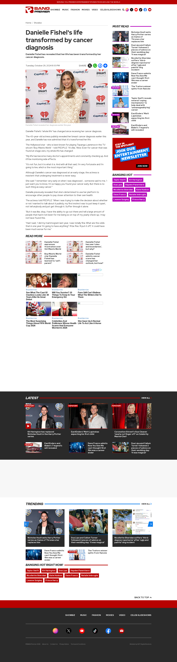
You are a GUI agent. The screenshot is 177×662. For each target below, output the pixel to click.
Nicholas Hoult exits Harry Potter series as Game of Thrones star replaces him (141, 37)
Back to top (141, 597)
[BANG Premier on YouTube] (136, 9)
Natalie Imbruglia (137, 194)
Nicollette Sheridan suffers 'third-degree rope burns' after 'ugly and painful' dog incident (141, 64)
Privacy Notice (64, 644)
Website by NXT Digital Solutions (140, 644)
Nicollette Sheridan (123, 189)
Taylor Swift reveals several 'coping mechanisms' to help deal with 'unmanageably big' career (141, 104)
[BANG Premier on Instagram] (127, 9)
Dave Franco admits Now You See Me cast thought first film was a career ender (141, 78)
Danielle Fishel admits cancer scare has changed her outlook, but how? (94, 258)
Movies (86, 10)
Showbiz (55, 10)
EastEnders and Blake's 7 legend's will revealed (140, 127)
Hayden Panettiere (134, 184)
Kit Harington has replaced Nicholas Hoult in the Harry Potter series (44, 434)
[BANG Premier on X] (131, 9)
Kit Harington (135, 179)
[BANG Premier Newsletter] (149, 9)
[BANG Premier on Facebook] (145, 9)
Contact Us (54, 644)
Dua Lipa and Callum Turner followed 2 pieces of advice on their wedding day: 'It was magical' (141, 50)
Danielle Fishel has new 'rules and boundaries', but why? (94, 245)
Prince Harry (138, 199)
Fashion (75, 10)
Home (28, 22)
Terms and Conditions (78, 644)
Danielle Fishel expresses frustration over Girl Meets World (52, 245)
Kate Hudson (142, 189)
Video (95, 10)
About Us (45, 644)
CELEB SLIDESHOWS (110, 10)
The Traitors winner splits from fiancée (141, 87)
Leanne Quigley (121, 199)
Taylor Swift (120, 179)
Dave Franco (120, 194)
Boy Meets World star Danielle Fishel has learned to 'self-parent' (52, 258)
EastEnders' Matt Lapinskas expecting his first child (140, 117)
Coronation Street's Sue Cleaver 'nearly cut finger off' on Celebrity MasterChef (131, 434)
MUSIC (65, 10)
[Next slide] (151, 524)
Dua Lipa (118, 184)
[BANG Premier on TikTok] (140, 9)
